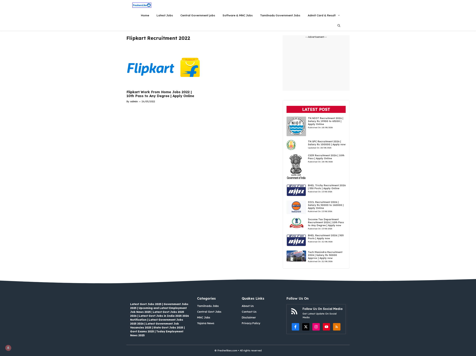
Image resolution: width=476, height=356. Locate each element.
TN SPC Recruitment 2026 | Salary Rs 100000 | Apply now (327, 143)
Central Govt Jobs (209, 311)
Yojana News (205, 323)
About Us (248, 306)
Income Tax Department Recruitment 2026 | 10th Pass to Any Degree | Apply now (326, 222)
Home (145, 15)
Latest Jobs (165, 15)
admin (134, 101)
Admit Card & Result (322, 15)
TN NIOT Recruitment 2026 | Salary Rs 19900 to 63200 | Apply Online (325, 121)
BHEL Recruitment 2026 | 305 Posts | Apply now (326, 237)
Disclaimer (249, 317)
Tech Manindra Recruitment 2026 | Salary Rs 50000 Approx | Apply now (325, 255)
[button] (339, 25)
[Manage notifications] (8, 348)
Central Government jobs (197, 15)
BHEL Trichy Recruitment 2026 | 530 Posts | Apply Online (327, 187)
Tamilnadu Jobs (208, 306)
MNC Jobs (203, 317)
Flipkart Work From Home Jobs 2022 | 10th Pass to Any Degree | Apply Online (160, 94)
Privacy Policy (251, 323)
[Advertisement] (316, 65)
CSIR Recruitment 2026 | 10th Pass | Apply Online (326, 157)
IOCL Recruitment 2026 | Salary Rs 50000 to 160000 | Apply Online (326, 205)
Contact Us (249, 311)
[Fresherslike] (142, 5)
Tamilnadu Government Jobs (280, 15)
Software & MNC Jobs (238, 15)
